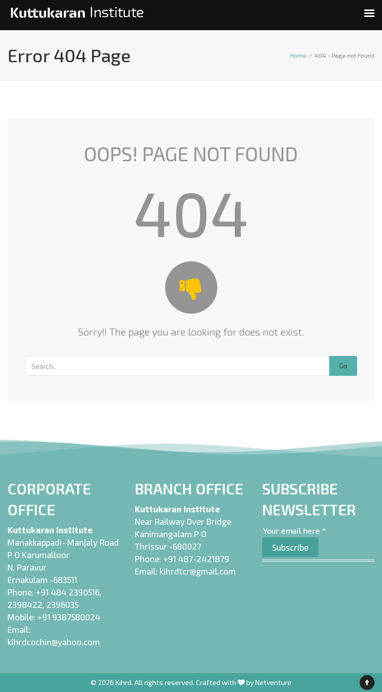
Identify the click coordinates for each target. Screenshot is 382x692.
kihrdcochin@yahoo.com (53, 642)
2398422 (24, 604)
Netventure (273, 682)
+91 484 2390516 (67, 592)
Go (343, 366)
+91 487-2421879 (196, 559)
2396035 (62, 604)
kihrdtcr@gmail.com (198, 571)
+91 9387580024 (68, 617)
